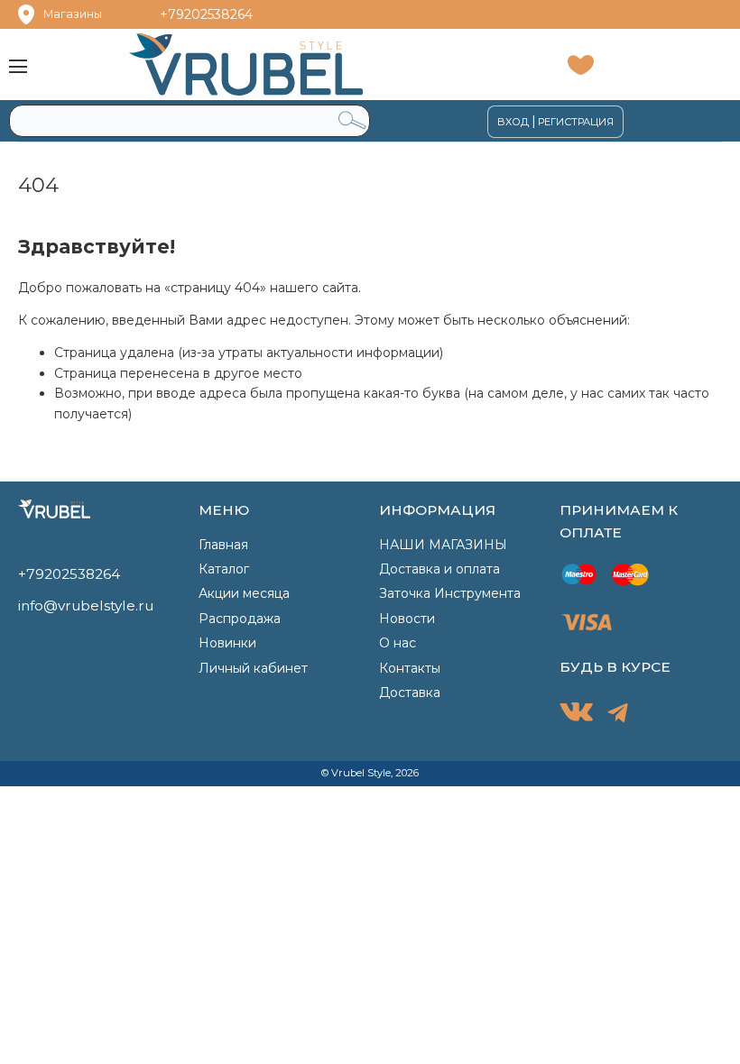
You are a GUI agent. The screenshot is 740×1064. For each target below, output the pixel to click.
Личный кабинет (253, 668)
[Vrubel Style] (279, 64)
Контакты (409, 668)
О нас (397, 643)
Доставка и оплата (439, 569)
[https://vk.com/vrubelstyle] (576, 715)
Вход (513, 121)
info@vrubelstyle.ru (85, 605)
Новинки (227, 643)
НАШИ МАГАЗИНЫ (443, 545)
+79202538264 (206, 14)
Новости (407, 618)
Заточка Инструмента (450, 593)
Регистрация (576, 121)
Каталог (224, 569)
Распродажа (240, 618)
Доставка (409, 692)
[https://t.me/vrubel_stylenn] (618, 716)
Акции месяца (244, 593)
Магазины (72, 14)
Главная (223, 545)
